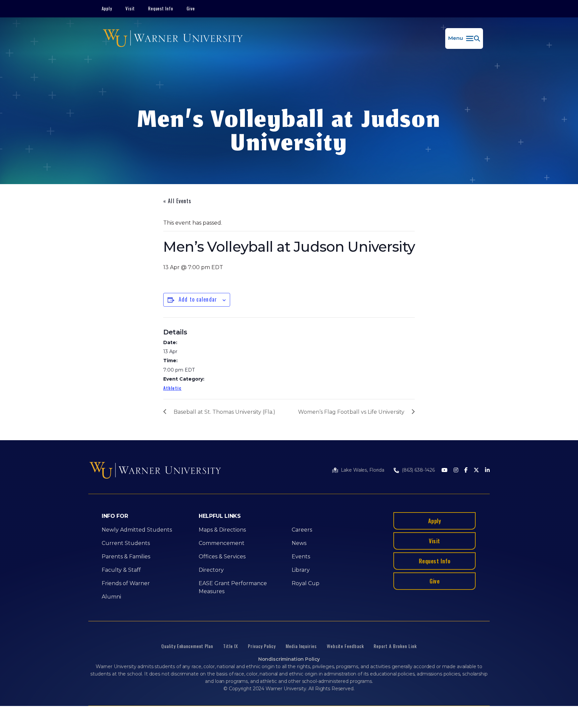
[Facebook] (466, 470)
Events (301, 556)
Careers (302, 530)
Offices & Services (222, 556)
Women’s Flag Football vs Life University (351, 412)
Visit (130, 8)
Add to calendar (198, 299)
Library (301, 570)
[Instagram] (456, 470)
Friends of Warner (126, 583)
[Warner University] (173, 38)
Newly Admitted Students (137, 530)
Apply (107, 8)
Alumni (111, 597)
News (299, 543)
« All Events (177, 201)
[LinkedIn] (487, 470)
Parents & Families (126, 556)
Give (191, 8)
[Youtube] (445, 470)
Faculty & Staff (121, 570)
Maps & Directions (222, 530)
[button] (464, 38)
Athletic (172, 387)
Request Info (161, 8)
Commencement (222, 543)
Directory (211, 570)
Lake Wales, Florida (362, 470)
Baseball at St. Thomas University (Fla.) (224, 412)
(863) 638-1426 (418, 470)
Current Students (126, 543)
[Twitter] (476, 470)
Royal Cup (305, 583)
